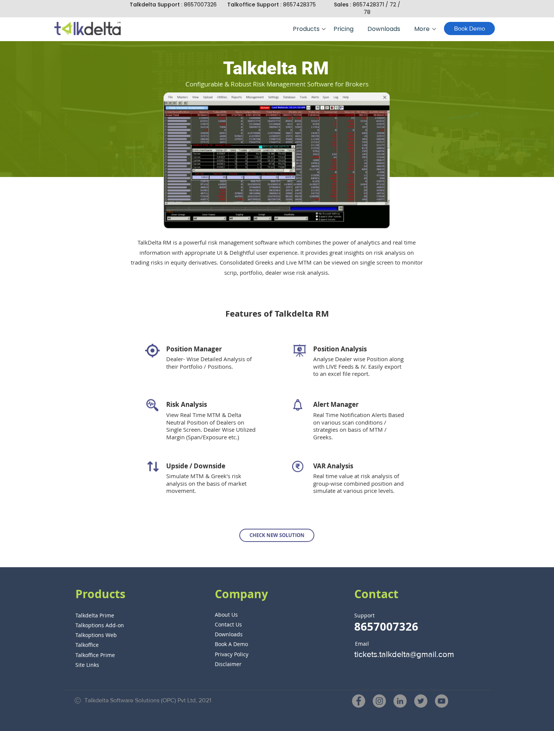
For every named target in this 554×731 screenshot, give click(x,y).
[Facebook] (358, 701)
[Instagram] (379, 701)
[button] (307, 29)
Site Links (87, 664)
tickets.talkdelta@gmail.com (404, 654)
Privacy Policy (231, 654)
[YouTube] (441, 701)
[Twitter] (420, 701)
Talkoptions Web (96, 635)
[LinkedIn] (400, 701)
